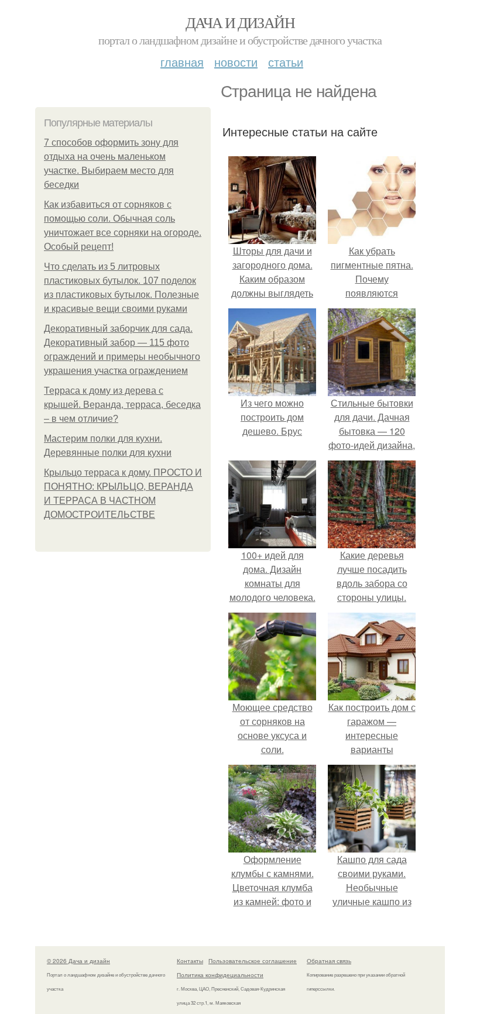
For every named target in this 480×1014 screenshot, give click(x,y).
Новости (236, 61)
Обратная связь (329, 961)
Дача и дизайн (240, 22)
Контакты (190, 961)
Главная (182, 61)
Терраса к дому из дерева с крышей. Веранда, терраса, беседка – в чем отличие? (122, 405)
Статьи (285, 61)
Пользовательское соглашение (252, 961)
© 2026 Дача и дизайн (78, 961)
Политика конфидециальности (220, 975)
